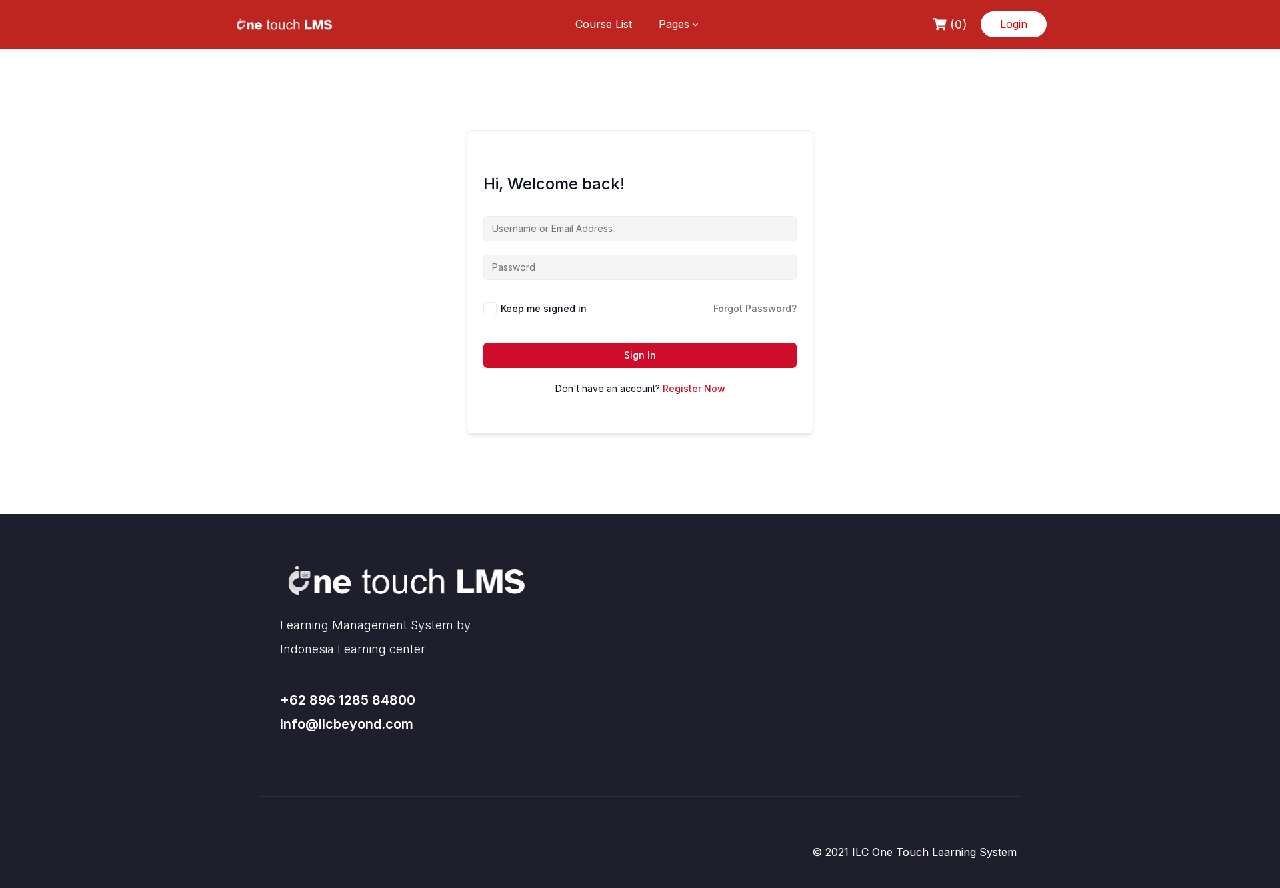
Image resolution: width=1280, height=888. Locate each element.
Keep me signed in (544, 308)
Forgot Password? (755, 308)
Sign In (640, 355)
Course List (603, 24)
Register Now (694, 388)
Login (1013, 24)
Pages (674, 24)
